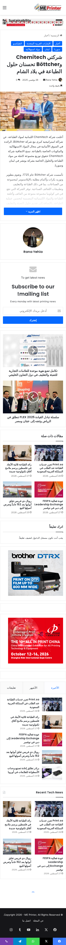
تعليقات (11, 687)
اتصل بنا (26, 920)
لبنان (47, 49)
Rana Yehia (51, 79)
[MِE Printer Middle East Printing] (48, 7)
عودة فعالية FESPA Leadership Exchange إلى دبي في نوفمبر (48, 504)
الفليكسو (17, 43)
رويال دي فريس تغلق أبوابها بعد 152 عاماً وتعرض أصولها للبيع (17, 504)
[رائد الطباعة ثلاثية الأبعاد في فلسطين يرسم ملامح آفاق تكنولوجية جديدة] (17, 453)
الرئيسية (55, 35)
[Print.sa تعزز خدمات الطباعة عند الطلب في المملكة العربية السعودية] (48, 453)
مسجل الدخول (40, 537)
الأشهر (33, 687)
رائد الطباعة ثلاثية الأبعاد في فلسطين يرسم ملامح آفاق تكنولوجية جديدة (18, 468)
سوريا (57, 49)
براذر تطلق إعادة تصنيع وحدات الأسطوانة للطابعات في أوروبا (23, 770)
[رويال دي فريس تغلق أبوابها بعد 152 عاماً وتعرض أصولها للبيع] (17, 489)
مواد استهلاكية (33, 49)
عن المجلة (38, 920)
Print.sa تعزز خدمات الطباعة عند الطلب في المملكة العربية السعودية (50, 468)
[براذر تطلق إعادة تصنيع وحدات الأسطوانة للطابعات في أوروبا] (52, 773)
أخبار (46, 35)
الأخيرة (55, 687)
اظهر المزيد (33, 211)
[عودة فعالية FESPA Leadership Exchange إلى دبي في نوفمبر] (48, 489)
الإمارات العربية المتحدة (39, 43)
